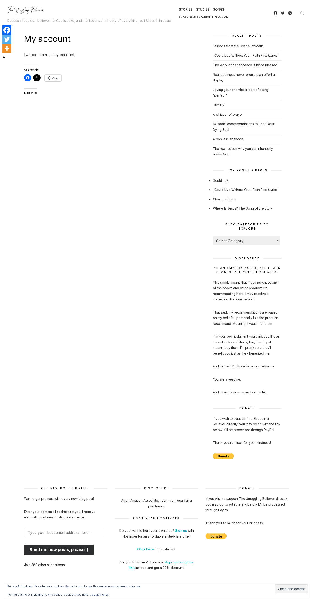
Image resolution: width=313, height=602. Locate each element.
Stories (185, 9)
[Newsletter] (296, 13)
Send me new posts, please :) (59, 549)
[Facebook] (275, 13)
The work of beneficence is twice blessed (245, 65)
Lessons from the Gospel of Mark (238, 46)
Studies (202, 9)
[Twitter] (283, 13)
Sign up (181, 530)
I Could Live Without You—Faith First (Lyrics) (246, 55)
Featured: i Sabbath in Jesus (203, 17)
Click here (145, 549)
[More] (6, 48)
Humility (218, 105)
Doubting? (220, 180)
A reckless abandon (228, 139)
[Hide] (4, 57)
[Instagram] (290, 13)
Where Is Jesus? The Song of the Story (243, 208)
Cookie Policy (99, 594)
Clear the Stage (224, 199)
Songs (218, 9)
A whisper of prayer (228, 114)
